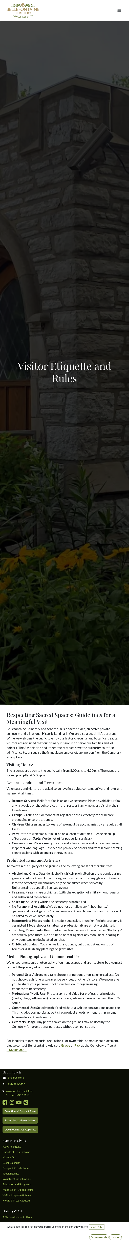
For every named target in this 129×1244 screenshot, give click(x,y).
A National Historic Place (17, 1217)
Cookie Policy (97, 1226)
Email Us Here (15, 1077)
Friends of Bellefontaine (16, 1151)
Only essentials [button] (99, 1237)
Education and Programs (17, 1184)
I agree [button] (115, 1237)
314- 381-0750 (16, 1084)
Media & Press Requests (16, 1200)
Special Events (11, 1173)
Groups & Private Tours (16, 1168)
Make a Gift (9, 1157)
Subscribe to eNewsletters (20, 1120)
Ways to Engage (12, 1146)
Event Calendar (11, 1162)
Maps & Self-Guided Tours (18, 1189)
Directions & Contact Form (20, 1111)
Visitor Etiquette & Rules (17, 1195)
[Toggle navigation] (119, 10)
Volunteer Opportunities (17, 1178)
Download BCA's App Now (20, 1129)
